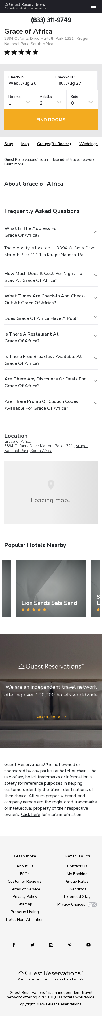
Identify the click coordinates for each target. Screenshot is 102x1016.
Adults (46, 97)
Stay (8, 144)
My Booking (77, 873)
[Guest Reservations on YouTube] (88, 944)
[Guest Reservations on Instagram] (51, 944)
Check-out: (65, 77)
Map (25, 144)
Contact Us (77, 866)
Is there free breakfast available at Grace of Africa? (43, 360)
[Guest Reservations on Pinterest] (70, 944)
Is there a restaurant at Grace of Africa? (32, 337)
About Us (24, 866)
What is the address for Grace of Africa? (31, 231)
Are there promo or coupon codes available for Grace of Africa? (41, 404)
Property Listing (25, 912)
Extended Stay (77, 896)
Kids (74, 97)
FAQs (25, 873)
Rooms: (15, 97)
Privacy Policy (25, 896)
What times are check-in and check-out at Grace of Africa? (45, 299)
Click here (30, 814)
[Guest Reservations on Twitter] (32, 944)
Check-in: (16, 77)
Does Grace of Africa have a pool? (41, 318)
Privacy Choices (71, 904)
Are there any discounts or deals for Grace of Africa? (45, 382)
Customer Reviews (25, 881)
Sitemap (25, 904)
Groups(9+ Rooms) (54, 144)
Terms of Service (25, 889)
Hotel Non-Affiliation (25, 919)
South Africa (41, 450)
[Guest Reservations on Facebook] (14, 944)
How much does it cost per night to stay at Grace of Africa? (43, 277)
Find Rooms (51, 120)
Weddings (88, 144)
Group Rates (77, 881)
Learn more (13, 164)
